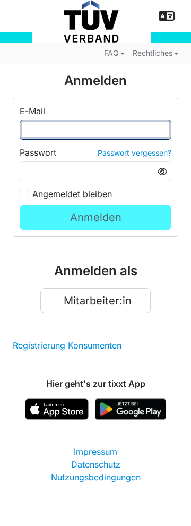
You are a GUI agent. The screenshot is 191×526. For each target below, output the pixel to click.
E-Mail (32, 111)
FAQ (111, 52)
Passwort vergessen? (134, 152)
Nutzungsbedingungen (96, 477)
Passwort (38, 152)
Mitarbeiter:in (98, 300)
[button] (167, 16)
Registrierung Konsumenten (67, 345)
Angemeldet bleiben (72, 194)
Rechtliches (152, 52)
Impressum (95, 451)
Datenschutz (95, 464)
